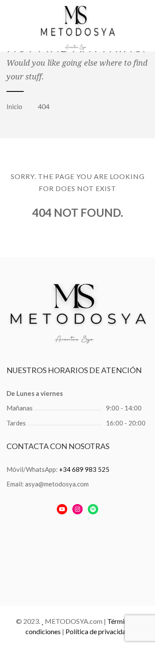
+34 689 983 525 (84, 469)
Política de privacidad (97, 631)
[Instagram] (77, 509)
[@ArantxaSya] (62, 509)
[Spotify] (93, 509)
